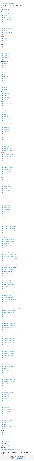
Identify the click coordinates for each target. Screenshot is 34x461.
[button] (0, 0)
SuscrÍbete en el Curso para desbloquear (17, 458)
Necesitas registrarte (21, 457)
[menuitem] (0, 2)
